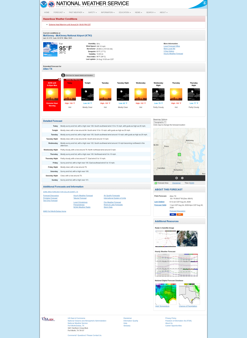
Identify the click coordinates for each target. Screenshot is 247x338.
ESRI (192, 183)
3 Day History (169, 51)
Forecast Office (172, 46)
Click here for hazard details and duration (79, 75)
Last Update (159, 201)
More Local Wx (169, 48)
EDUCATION (124, 12)
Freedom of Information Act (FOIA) (178, 320)
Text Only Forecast (50, 200)
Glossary (127, 325)
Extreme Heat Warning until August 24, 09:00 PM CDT (70, 24)
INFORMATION (107, 12)
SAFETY (91, 12)
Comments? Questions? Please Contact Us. (85, 335)
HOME (46, 12)
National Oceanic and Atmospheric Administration (87, 320)
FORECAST (58, 12)
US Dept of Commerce (76, 318)
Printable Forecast (50, 198)
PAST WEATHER (76, 12)
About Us (169, 323)
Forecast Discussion (51, 195)
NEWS (138, 12)
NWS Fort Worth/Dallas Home (54, 211)
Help (125, 323)
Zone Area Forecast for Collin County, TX (60, 192)
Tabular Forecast (79, 198)
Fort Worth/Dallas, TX (76, 325)
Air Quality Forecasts (112, 195)
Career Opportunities (173, 325)
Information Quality (131, 320)
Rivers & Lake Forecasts (113, 204)
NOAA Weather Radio (81, 207)
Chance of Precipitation (188, 306)
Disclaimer (176, 183)
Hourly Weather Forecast (83, 195)
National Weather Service (78, 323)
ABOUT (163, 12)
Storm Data (108, 207)
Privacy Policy (170, 318)
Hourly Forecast (173, 53)
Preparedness (78, 204)
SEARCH (150, 12)
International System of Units (115, 198)
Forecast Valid (160, 205)
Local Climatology (80, 202)
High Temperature (162, 306)
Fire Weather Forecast (112, 202)
